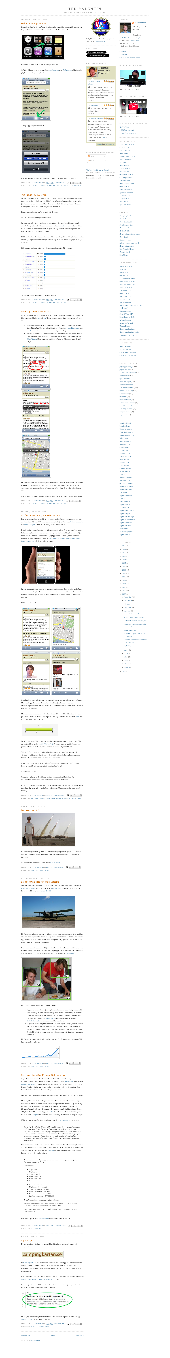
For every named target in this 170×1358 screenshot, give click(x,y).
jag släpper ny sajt (40, 870)
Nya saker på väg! (30, 809)
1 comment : (60, 183)
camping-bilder (26, 1319)
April (126, 660)
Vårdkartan (123, 474)
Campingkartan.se (27, 541)
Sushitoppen (124, 528)
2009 (124, 590)
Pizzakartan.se (125, 180)
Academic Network (126, 323)
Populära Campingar (127, 516)
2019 (124, 556)
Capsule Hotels (125, 252)
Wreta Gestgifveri (97, 119)
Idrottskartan (124, 465)
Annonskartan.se (125, 159)
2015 (124, 570)
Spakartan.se (124, 447)
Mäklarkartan (124, 462)
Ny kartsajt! (27, 1240)
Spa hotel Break (125, 204)
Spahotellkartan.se (126, 192)
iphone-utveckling (57, 185)
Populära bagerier (126, 489)
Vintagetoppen (125, 501)
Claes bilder (70, 953)
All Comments (95, 161)
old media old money (127, 402)
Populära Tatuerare (126, 486)
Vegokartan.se (125, 504)
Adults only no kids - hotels (129, 243)
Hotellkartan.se (125, 153)
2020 (124, 552)
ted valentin (85, 8)
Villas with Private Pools (128, 335)
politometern (124, 393)
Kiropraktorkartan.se (127, 435)
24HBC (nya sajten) (127, 130)
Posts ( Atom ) (36, 1340)
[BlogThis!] (74, 183)
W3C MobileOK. (47, 744)
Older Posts (80, 1335)
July (126, 650)
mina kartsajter (63, 1120)
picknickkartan (50, 1018)
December (128, 597)
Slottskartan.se (125, 168)
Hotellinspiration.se (127, 183)
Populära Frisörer (126, 495)
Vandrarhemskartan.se (127, 156)
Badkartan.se (62, 226)
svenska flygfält (45, 891)
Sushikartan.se (53, 70)
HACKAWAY (135, 40)
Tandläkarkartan (125, 456)
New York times (55, 862)
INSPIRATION (36, 1228)
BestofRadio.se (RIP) (127, 317)
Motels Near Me (125, 349)
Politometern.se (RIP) (127, 284)
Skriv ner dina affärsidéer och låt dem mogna (43, 1075)
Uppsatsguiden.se (126, 266)
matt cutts (123, 396)
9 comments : (60, 795)
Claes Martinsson (27, 888)
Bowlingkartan (125, 444)
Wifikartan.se (67, 70)
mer (104, 137)
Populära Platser (125, 534)
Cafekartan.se (124, 147)
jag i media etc (125, 369)
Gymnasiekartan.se (126, 174)
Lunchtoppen (124, 507)
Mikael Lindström (76, 522)
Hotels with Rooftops (127, 329)
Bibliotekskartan (126, 477)
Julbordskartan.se (126, 287)
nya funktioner (74, 185)
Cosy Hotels (124, 237)
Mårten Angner (29, 524)
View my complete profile (131, 58)
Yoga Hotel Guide (126, 222)
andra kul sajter (125, 381)
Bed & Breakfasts (126, 219)
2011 (124, 583)
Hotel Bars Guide (126, 228)
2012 (124, 580)
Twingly (35, 1114)
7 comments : (60, 1324)
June (126, 653)
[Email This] (71, 183)
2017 (124, 563)
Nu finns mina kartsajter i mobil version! (40, 515)
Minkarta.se (124, 201)
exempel (51, 1150)
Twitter (123, 51)
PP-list (51, 1111)
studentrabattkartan (34, 1021)
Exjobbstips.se (125, 299)
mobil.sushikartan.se (34, 331)
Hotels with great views (128, 246)
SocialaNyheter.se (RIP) (128, 281)
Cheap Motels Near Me (128, 355)
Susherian (94, 105)
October (127, 604)
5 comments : (60, 300)
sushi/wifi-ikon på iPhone (33, 23)
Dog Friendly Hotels (127, 249)
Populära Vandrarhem (127, 519)
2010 (124, 587)
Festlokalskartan (125, 296)
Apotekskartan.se (126, 441)
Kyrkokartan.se (125, 195)
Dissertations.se (125, 302)
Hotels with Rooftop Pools (129, 332)
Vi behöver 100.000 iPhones (34, 194)
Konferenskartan (125, 290)
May (126, 657)
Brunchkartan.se (125, 311)
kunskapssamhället (127, 384)
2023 (124, 546)
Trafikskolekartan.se (127, 432)
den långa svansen (126, 408)
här (39, 318)
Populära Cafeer (125, 525)
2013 (124, 577)
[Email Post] (67, 183)
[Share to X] (77, 183)
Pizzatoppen (124, 492)
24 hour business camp (128, 133)
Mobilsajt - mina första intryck (36, 311)
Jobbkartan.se (124, 162)
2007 (124, 671)
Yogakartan (124, 450)
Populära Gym (125, 513)
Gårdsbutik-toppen (126, 483)
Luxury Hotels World (127, 278)
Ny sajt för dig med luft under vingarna (40, 881)
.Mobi (77, 716)
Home (53, 1335)
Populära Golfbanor (127, 510)
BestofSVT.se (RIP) (126, 314)
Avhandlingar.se (125, 320)
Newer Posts (25, 1335)
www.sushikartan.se (72, 328)
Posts (92, 156)
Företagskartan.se (126, 429)
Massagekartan (125, 453)
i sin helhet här (43, 1218)
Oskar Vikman (32, 339)
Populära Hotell (125, 423)
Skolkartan (123, 498)
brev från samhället (127, 406)
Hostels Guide (125, 231)
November (128, 600)
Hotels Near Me (125, 346)
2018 (124, 559)
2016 (124, 566)
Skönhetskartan (125, 468)
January (127, 667)
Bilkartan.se (124, 438)
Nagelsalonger (125, 471)
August (127, 611)
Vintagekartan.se (126, 189)
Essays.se (123, 269)
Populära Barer (125, 426)
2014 (124, 573)
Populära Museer (126, 522)
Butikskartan (124, 459)
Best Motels (124, 255)
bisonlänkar (69, 1081)
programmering (125, 411)
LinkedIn (124, 54)
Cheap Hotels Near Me (128, 352)
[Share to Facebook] (80, 183)
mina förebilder (125, 399)
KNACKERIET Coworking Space (131, 38)
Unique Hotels (125, 326)
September (128, 607)
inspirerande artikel (28, 1084)
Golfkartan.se (124, 186)
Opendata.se (124, 275)
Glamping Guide (125, 216)
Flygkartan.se (57, 888)
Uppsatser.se (124, 272)
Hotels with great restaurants (130, 234)
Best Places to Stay (126, 225)
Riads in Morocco (126, 240)
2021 (124, 549)
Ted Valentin (140, 23)
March (126, 664)
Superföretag (100, 41)
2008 (124, 594)
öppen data (124, 415)
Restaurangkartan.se (127, 144)
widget (99, 144)
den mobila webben (39, 185)
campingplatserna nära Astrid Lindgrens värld (37, 1279)
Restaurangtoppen (126, 531)
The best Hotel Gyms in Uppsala (97, 170)
